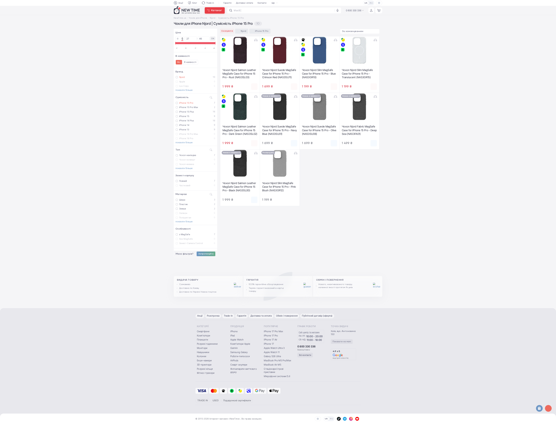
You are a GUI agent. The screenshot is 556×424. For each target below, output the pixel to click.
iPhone (234, 331)
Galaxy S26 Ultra (272, 356)
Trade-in (210, 3)
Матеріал (181, 194)
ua (365, 3)
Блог (194, 3)
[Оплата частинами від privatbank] (224, 40)
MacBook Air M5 (272, 364)
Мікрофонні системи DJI (277, 376)
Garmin (234, 348)
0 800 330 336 (306, 346)
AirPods (234, 360)
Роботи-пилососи (240, 356)
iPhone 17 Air (270, 339)
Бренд (179, 71)
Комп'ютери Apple (240, 343)
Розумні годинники (207, 343)
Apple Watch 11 (271, 352)
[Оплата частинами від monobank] (303, 40)
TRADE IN (202, 400)
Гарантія (227, 3)
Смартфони (203, 331)
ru (371, 3)
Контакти (262, 3)
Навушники (203, 352)
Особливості (183, 228)
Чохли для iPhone (198, 18)
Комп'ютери (203, 335)
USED (216, 400)
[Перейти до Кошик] (379, 10)
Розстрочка (213, 315)
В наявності (182, 56)
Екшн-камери (204, 360)
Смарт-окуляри (238, 364)
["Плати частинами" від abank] (224, 50)
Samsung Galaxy (239, 352)
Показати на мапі (342, 341)
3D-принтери (204, 364)
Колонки (201, 356)
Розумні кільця (205, 368)
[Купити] (254, 86)
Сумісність (181, 97)
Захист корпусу (184, 175)
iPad (232, 335)
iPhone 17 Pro (271, 335)
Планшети (202, 339)
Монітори (202, 348)
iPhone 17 (269, 343)
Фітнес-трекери (205, 372)
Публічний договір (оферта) (317, 315)
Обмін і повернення (287, 315)
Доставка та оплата (261, 315)
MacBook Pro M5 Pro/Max (277, 360)
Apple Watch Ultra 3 (274, 348)
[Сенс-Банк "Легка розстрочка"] (224, 45)
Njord (212, 18)
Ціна (178, 32)
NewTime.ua (180, 18)
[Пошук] (231, 10)
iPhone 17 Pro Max (273, 331)
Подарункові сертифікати (237, 400)
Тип (177, 149)
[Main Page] (187, 10)
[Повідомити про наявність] (294, 143)
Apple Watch (237, 339)
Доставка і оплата (244, 3)
